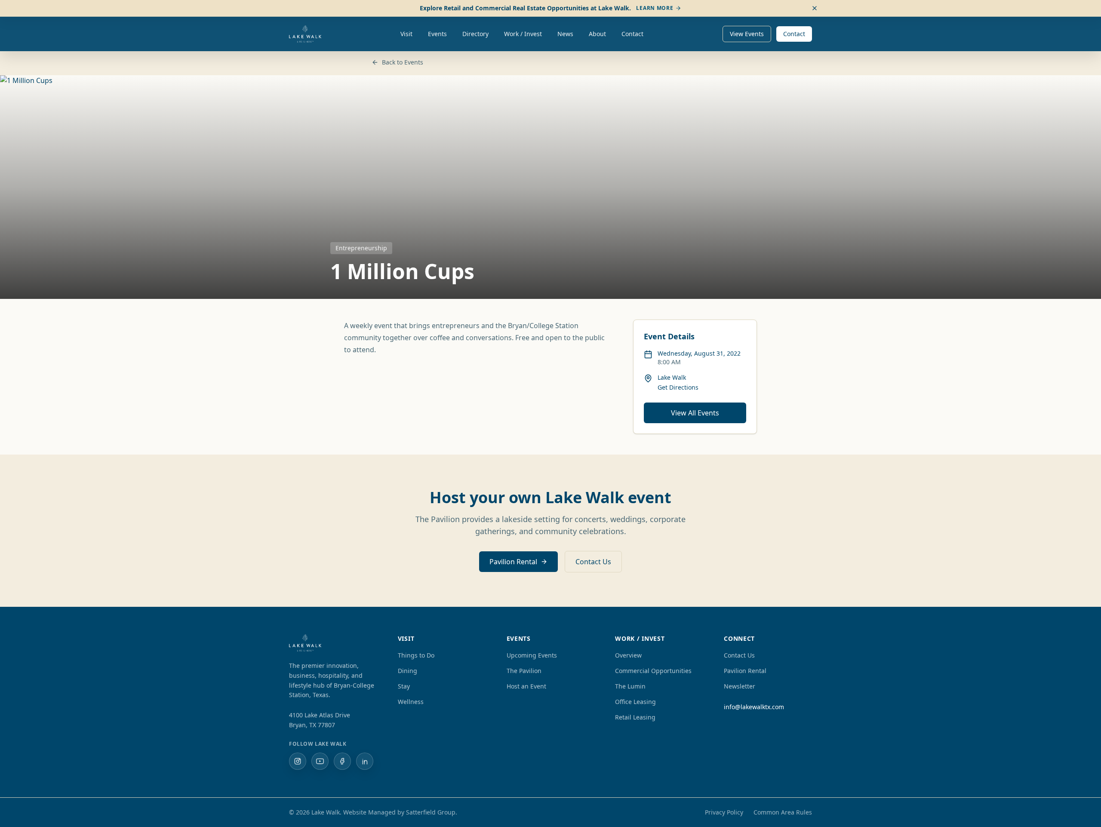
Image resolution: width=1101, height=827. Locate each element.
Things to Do (416, 655)
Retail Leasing (635, 717)
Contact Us (593, 561)
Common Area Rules (782, 812)
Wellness (411, 702)
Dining (407, 671)
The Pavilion (524, 671)
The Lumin (630, 686)
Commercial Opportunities (653, 671)
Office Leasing (635, 702)
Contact (632, 34)
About (597, 34)
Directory (475, 34)
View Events (747, 34)
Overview (628, 655)
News (565, 34)
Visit (406, 34)
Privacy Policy (724, 812)
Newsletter (739, 686)
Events (437, 34)
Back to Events (402, 62)
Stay (404, 686)
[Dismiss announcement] (815, 8)
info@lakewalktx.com (754, 707)
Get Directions (678, 387)
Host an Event (526, 686)
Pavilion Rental (513, 561)
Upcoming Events (532, 655)
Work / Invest (523, 34)
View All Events (695, 413)
